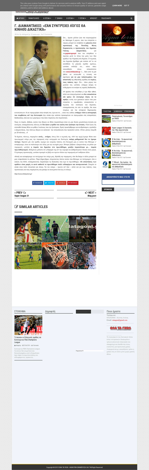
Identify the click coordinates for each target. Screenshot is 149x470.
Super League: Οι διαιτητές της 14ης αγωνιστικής (122, 129)
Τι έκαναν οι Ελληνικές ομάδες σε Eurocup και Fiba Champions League (27, 339)
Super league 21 (22, 195)
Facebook (38, 183)
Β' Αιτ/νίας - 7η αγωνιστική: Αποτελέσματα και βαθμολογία (122, 141)
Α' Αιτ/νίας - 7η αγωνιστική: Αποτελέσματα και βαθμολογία (122, 153)
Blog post (92, 195)
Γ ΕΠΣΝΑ (81, 18)
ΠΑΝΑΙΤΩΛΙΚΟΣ (33, 18)
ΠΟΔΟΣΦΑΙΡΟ (106, 18)
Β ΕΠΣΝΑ (69, 18)
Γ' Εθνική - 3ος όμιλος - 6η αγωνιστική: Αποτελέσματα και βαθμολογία (122, 164)
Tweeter (50, 183)
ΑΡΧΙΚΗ (21, 18)
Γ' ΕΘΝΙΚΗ (58, 18)
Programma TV (79, 350)
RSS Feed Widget (118, 105)
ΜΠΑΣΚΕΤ (93, 18)
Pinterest (73, 183)
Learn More (117, 6)
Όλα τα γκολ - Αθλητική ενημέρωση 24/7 (74, 467)
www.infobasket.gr (73, 72)
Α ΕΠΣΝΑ (46, 18)
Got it (126, 6)
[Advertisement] (31, 288)
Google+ (62, 183)
